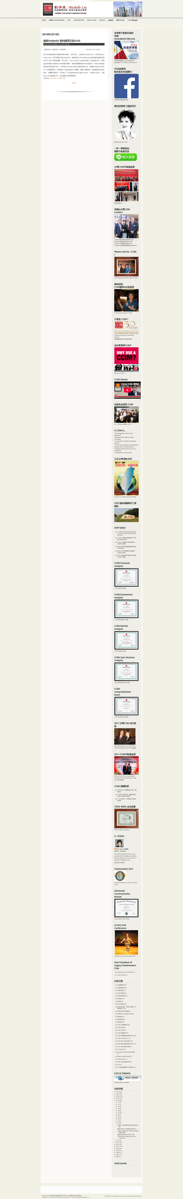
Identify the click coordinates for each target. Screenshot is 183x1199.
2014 (117, 1100)
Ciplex (123, 1196)
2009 (117, 1150)
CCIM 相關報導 (121, 1033)
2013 (117, 1142)
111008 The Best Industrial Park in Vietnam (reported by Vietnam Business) (126, 533)
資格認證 (110, 20)
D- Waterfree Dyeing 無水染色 (126, 1052)
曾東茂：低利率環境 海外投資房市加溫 (127, 1126)
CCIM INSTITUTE (79, 20)
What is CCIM (91, 20)
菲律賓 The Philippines (56, 20)
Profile (102, 20)
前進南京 (119, 998)
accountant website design (134, 1196)
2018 (117, 1092)
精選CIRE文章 (120, 20)
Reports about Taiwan (123, 1056)
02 (118, 1123)
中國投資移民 (121, 988)
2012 (117, 1144)
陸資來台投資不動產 (123, 1011)
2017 (117, 1094)
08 (118, 1111)
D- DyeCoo (120, 1049)
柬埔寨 (119, 1001)
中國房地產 (120, 990)
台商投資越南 (121, 996)
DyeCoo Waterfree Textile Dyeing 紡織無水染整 (128, 1131)
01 (118, 1140)
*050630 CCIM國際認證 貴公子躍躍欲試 (127, 791)
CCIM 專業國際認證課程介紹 (125, 1036)
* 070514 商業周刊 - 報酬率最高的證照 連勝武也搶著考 (126, 795)
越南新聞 (119, 1019)
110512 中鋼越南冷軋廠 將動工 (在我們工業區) (126, 543)
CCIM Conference (122, 1038)
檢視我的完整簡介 (119, 862)
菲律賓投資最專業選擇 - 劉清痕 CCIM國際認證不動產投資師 (65, 1195)
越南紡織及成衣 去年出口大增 (125, 1134)
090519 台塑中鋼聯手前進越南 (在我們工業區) (126, 552)
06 (118, 1115)
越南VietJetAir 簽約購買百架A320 (126, 1129)
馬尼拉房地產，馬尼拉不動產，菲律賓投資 (126, 1007)
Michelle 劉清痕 (122, 849)
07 (118, 1113)
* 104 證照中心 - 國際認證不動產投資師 (126, 799)
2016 (117, 1096)
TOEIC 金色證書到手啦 (123, 1062)
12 (118, 1102)
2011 (117, 1146)
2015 (117, 1098)
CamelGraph (52, 1197)
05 (118, 1117)
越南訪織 (119, 1016)
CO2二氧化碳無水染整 (123, 1046)
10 (118, 1106)
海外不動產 (120, 1004)
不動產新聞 (120, 985)
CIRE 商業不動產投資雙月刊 (125, 1044)
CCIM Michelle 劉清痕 (123, 1041)
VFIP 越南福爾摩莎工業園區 (125, 1067)
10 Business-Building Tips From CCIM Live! (126, 1137)
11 (118, 1104)
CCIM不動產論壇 (132, 20)
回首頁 (74, 83)
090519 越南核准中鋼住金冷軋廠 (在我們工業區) (126, 556)
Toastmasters (121, 1059)
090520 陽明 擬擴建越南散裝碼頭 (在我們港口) (126, 547)
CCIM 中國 (120, 1027)
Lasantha (68, 1197)
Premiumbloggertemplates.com (80, 1197)
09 (118, 1108)
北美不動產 (120, 993)
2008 (117, 1152)
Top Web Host (108, 1196)
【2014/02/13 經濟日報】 (58, 78)
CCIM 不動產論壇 (122, 1025)
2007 (117, 1155)
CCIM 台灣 (120, 1030)
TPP (118, 1064)
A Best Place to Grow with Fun (126, 972)
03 (118, 1121)
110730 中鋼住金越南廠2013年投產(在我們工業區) (126, 538)
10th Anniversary (122, 975)
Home (44, 20)
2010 (117, 1148)
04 (118, 1119)
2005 (117, 1157)
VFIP (68, 20)
